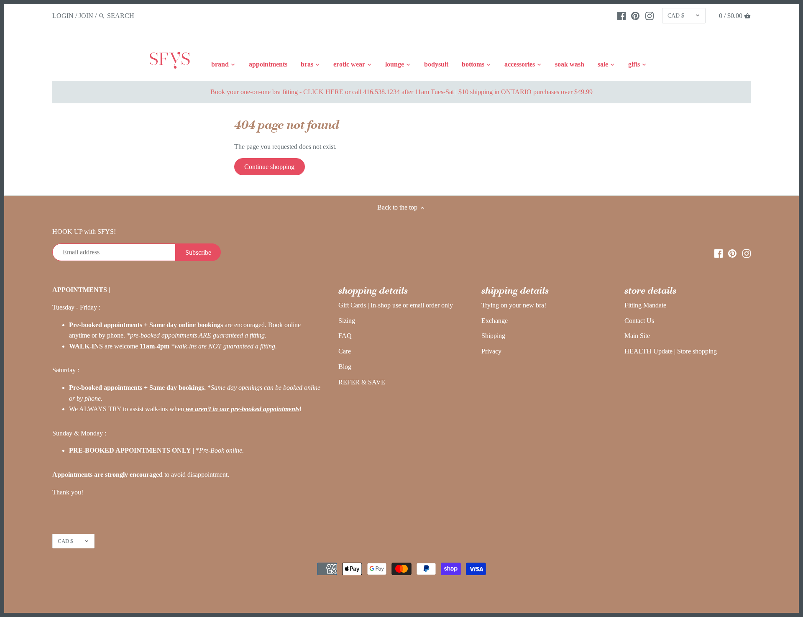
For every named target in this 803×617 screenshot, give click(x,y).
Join (86, 15)
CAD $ (675, 15)
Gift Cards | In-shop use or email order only (395, 305)
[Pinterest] (635, 15)
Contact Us (639, 320)
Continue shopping (269, 166)
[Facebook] (621, 15)
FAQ (345, 335)
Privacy (491, 351)
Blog (344, 366)
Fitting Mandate (645, 305)
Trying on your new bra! (513, 305)
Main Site (637, 335)
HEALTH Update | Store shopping (670, 351)
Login (63, 15)
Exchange (494, 320)
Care (344, 351)
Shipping (493, 335)
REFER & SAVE (361, 382)
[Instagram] (649, 15)
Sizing (346, 320)
